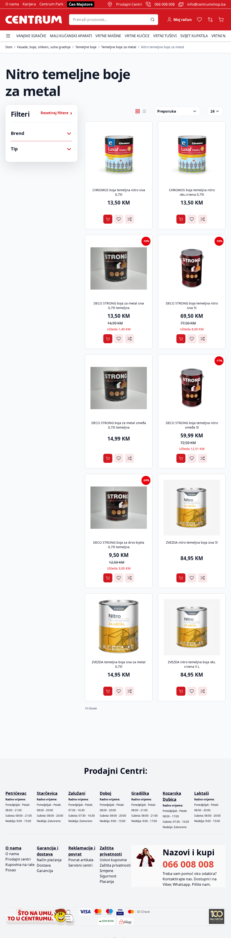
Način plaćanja (49, 859)
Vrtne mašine (108, 35)
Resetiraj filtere (56, 113)
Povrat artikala (80, 859)
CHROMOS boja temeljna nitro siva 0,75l (118, 192)
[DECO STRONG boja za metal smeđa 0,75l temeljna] (118, 388)
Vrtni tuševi (165, 35)
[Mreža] (137, 111)
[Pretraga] (154, 19)
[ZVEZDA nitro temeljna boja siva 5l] (192, 507)
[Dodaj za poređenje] (129, 219)
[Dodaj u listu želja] (118, 219)
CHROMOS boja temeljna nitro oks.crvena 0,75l (192, 192)
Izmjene (106, 870)
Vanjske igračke (31, 35)
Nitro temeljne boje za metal (162, 47)
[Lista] (144, 111)
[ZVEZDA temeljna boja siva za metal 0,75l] (118, 627)
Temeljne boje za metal (118, 47)
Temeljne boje (86, 47)
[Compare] (210, 19)
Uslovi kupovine (113, 859)
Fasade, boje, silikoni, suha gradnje (44, 47)
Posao (10, 870)
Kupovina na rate (20, 864)
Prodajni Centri (129, 4)
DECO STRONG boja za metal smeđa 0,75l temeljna (118, 425)
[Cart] (221, 19)
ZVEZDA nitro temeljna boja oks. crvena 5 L (192, 664)
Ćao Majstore (80, 4)
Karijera (29, 4)
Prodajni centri (18, 859)
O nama (12, 4)
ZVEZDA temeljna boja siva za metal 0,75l (119, 664)
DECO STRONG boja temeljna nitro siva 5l (192, 305)
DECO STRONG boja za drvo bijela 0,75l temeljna (118, 544)
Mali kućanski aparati (71, 35)
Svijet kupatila (194, 35)
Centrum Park (51, 4)
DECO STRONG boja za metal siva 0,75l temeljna (119, 305)
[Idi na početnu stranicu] (33, 20)
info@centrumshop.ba (206, 4)
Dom (8, 47)
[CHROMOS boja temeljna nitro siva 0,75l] (118, 155)
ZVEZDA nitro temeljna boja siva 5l (192, 542)
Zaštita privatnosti (115, 865)
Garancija (45, 870)
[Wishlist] (199, 19)
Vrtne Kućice (137, 35)
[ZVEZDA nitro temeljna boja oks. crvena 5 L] (192, 627)
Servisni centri (80, 865)
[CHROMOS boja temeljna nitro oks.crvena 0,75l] (192, 155)
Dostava (44, 865)
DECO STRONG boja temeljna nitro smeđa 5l (192, 425)
